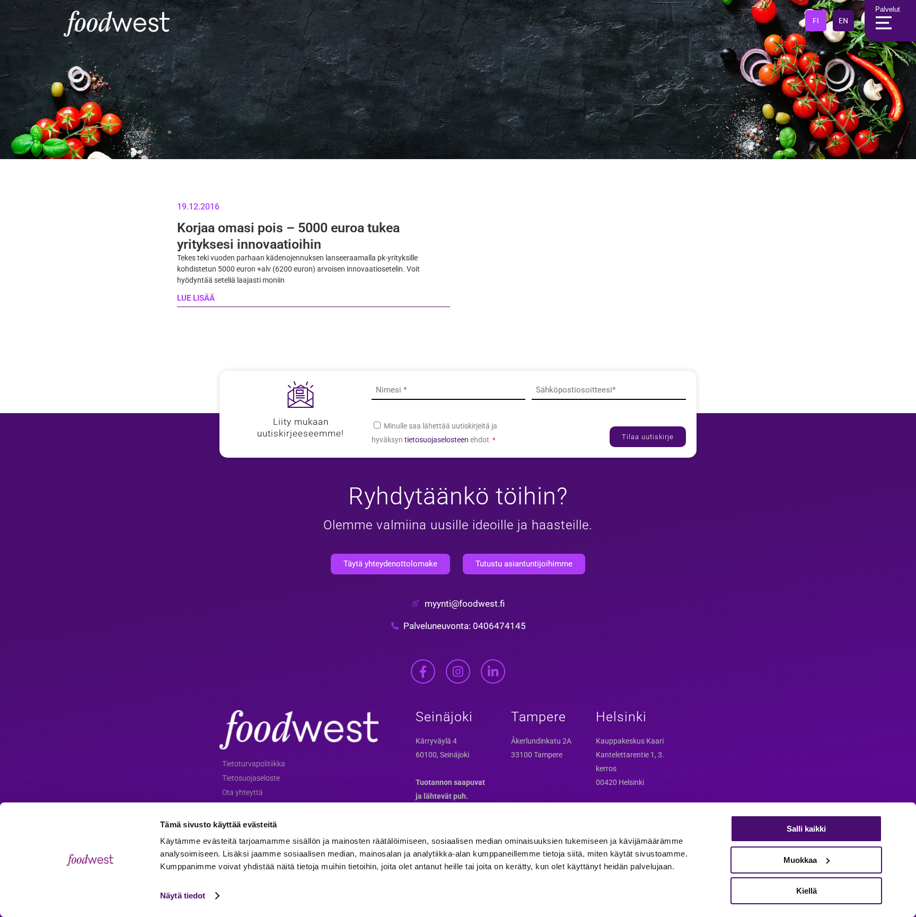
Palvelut (887, 9)
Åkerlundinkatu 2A (541, 741)
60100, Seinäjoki (442, 754)
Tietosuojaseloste (251, 778)
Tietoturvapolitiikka (253, 763)
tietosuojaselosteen (437, 439)
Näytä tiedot (182, 895)
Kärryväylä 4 (436, 741)
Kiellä (806, 890)
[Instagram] (458, 671)
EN (843, 20)
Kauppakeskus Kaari (630, 741)
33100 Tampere (536, 754)
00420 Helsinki (620, 782)
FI (816, 20)
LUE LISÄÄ (196, 298)
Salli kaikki (806, 828)
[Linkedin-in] (493, 671)
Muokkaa (800, 859)
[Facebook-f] (423, 671)
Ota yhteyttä (242, 792)
